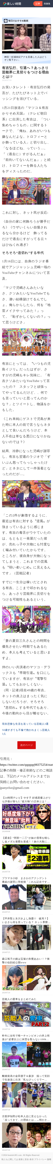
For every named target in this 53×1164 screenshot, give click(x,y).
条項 (31, 1159)
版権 (49, 1159)
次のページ (26, 745)
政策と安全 (24, 1159)
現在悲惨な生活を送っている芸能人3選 (25, 723)
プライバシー (40, 1159)
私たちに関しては (9, 1159)
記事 (38, 3)
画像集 (47, 3)
